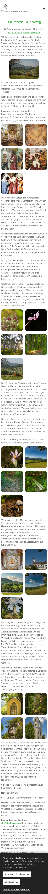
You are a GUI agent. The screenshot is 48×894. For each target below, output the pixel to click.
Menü (44, 8)
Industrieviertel (15, 32)
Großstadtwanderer (11, 823)
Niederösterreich (31, 32)
